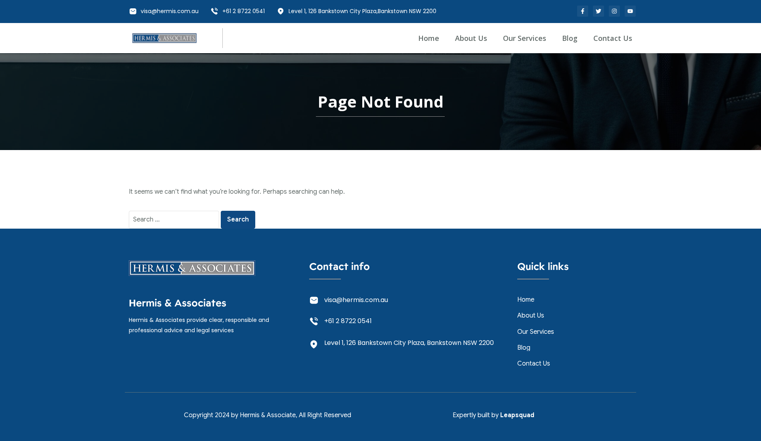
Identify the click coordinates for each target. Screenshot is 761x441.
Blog (569, 38)
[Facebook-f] (582, 11)
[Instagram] (614, 11)
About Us (471, 38)
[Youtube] (630, 11)
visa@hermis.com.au (170, 11)
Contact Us (612, 38)
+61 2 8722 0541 (243, 11)
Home (428, 38)
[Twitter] (598, 11)
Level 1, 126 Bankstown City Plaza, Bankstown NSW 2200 (409, 342)
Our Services (524, 38)
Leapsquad (517, 415)
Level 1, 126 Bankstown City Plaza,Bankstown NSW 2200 (362, 11)
